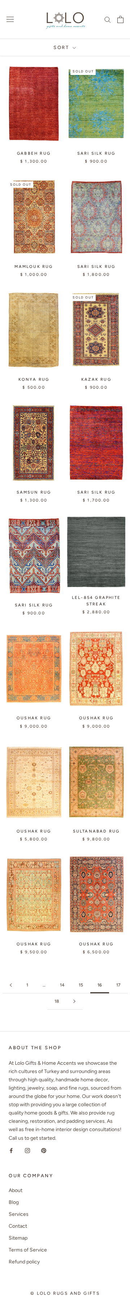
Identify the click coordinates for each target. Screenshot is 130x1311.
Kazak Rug (96, 379)
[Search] (107, 19)
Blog (14, 1202)
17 (118, 985)
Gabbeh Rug (34, 153)
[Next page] (74, 1001)
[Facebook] (11, 1150)
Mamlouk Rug (33, 266)
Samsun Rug (34, 492)
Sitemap (18, 1238)
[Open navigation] (10, 19)
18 (57, 1001)
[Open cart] (120, 19)
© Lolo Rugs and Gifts (65, 1293)
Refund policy (24, 1262)
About (15, 1190)
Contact (18, 1226)
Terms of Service (28, 1250)
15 (81, 985)
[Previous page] (11, 985)
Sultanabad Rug (96, 831)
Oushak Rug (34, 718)
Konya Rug (33, 379)
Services (19, 1214)
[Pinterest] (43, 1150)
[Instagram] (27, 1150)
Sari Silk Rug (96, 153)
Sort (62, 47)
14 (62, 985)
